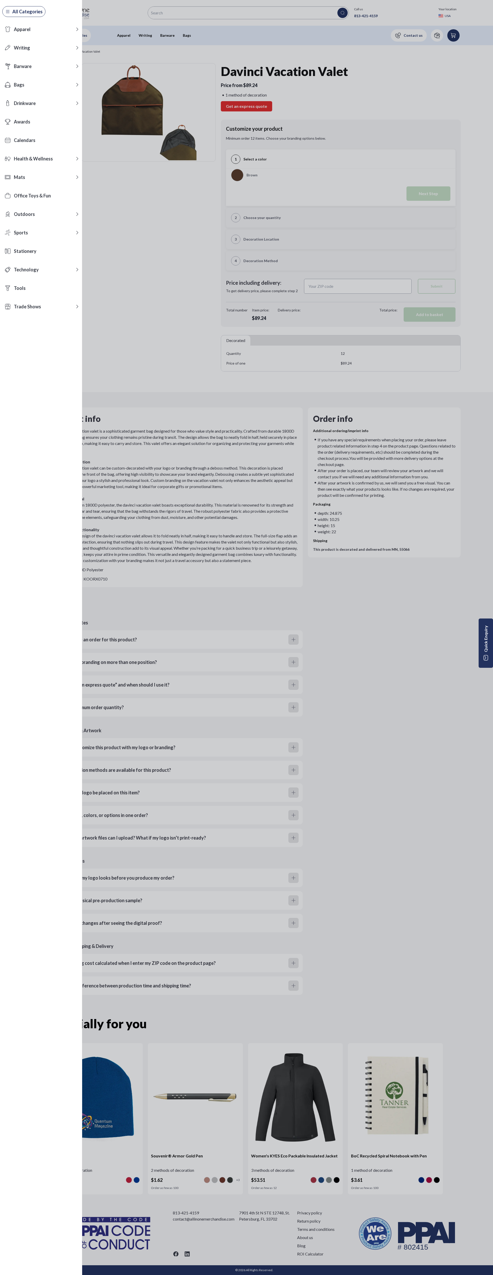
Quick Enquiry (485, 638)
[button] (77, 29)
